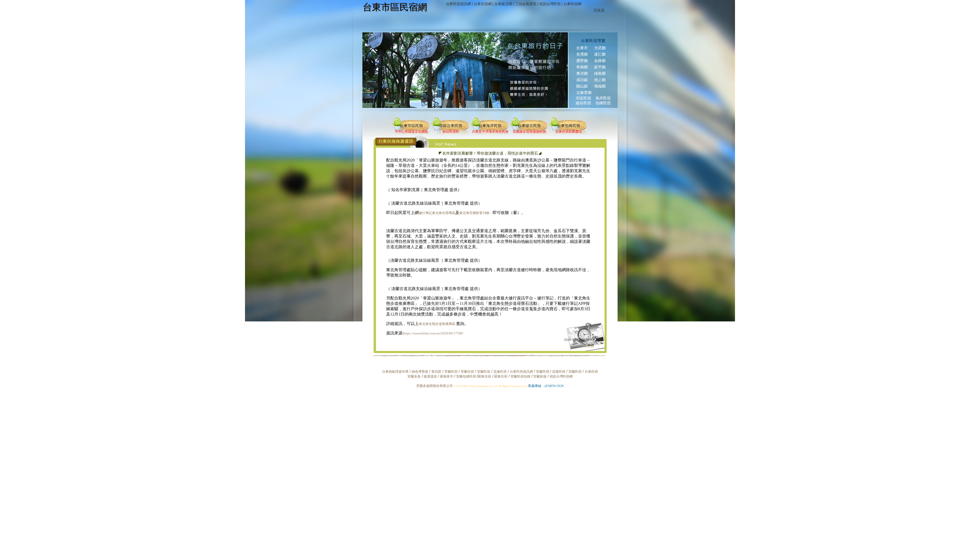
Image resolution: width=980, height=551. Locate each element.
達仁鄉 (600, 54)
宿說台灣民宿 (550, 4)
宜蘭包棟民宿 (466, 376)
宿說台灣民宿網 (561, 376)
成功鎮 (582, 80)
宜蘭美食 (414, 376)
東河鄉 (582, 73)
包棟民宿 (603, 103)
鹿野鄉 (582, 61)
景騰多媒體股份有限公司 (434, 386)
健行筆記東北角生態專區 (437, 213)
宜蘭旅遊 (539, 376)
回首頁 (599, 10)
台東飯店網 (503, 4)
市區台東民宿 (450, 126)
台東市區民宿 (411, 126)
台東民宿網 (572, 4)
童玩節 (436, 371)
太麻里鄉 (584, 93)
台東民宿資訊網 (458, 4)
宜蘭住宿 (467, 371)
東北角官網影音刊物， (476, 213)
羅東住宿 (484, 376)
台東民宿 (591, 371)
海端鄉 (600, 86)
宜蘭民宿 (451, 371)
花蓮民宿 (500, 371)
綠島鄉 (600, 73)
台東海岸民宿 (490, 126)
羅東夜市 (447, 376)
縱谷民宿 (583, 103)
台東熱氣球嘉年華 (395, 371)
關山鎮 (582, 86)
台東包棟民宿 (568, 126)
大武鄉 (600, 48)
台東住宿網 (483, 4)
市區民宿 (583, 98)
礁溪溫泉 (430, 376)
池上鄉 (600, 80)
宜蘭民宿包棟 (520, 376)
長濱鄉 (582, 54)
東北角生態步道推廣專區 (437, 324)
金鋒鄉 (600, 61)
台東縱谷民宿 (529, 126)
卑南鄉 (582, 67)
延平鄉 (600, 67)
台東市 (582, 48)
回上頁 (589, 346)
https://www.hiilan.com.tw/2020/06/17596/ (433, 333)
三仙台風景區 (525, 4)
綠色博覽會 (420, 371)
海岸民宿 (603, 98)
